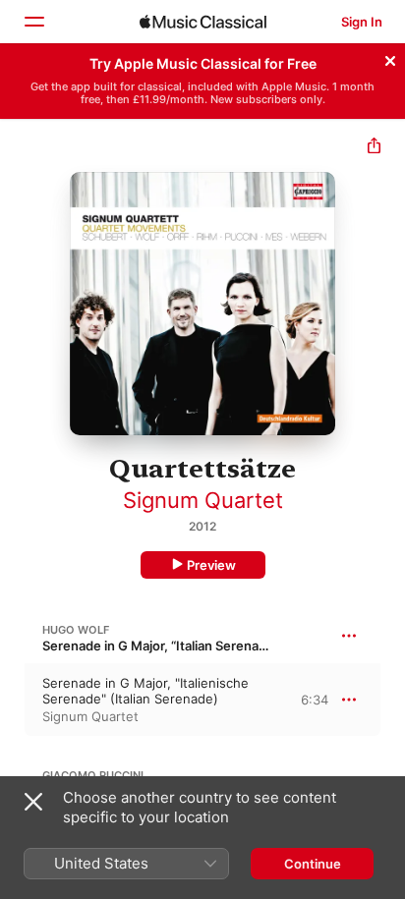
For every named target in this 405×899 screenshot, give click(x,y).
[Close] (390, 58)
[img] (203, 21)
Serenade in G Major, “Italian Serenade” (160, 645)
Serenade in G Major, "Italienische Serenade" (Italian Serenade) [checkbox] (145, 690)
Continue (312, 863)
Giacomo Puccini (93, 775)
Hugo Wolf (75, 630)
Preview (211, 565)
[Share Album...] (374, 148)
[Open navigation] (33, 21)
